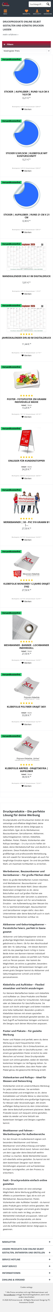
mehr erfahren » (10, 34)
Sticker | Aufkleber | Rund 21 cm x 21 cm (27, 216)
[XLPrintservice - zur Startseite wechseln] (13, 4)
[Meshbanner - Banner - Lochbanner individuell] (26, 625)
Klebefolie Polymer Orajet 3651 (26, 706)
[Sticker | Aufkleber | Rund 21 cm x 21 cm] (26, 195)
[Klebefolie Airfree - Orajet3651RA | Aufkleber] (26, 749)
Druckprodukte (29, 843)
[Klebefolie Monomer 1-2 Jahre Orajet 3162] (26, 564)
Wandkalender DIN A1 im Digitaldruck (26, 276)
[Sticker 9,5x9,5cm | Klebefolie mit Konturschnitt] (26, 133)
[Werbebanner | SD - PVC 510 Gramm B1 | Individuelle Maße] (26, 502)
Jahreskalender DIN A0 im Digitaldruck (26, 337)
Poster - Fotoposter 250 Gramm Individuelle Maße (26, 400)
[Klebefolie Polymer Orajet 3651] (26, 687)
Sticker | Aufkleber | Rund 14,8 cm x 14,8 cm (26, 93)
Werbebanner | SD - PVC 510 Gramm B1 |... (26, 523)
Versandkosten (10, 1294)
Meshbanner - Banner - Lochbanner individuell (26, 646)
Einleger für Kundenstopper (26, 460)
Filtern (9, 44)
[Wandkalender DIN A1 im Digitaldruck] (26, 256)
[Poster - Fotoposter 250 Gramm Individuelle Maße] (26, 379)
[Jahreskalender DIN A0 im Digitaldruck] (26, 318)
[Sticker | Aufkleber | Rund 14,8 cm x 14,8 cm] (26, 72)
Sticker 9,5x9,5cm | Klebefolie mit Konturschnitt (26, 154)
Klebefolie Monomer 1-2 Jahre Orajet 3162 (26, 585)
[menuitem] (47, 12)
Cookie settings (26, 1287)
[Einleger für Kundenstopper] (26, 441)
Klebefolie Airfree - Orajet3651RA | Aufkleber (26, 770)
